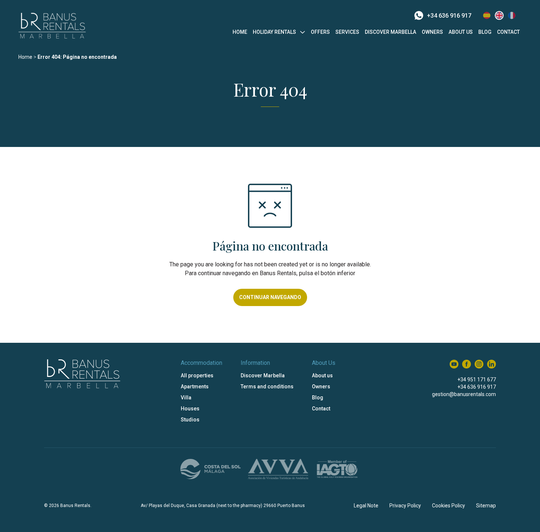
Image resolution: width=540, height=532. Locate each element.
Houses (190, 408)
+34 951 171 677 (476, 379)
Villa (186, 397)
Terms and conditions (267, 386)
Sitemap (486, 505)
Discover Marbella (390, 32)
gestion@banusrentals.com (464, 394)
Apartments (195, 386)
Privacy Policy (405, 505)
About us (461, 32)
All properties (197, 375)
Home (240, 32)
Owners (432, 32)
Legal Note (366, 505)
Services (347, 32)
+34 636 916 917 (449, 15)
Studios (190, 420)
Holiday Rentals (274, 32)
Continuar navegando (270, 297)
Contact (508, 32)
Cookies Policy (448, 505)
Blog (485, 32)
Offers (320, 32)
